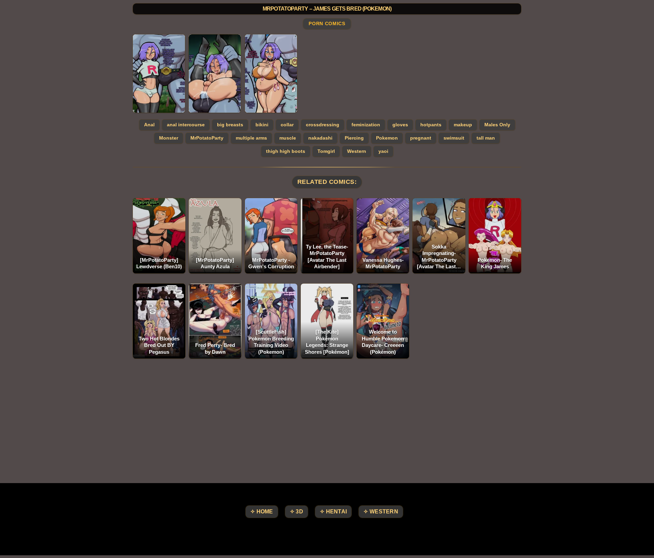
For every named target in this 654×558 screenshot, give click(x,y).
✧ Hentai (333, 511)
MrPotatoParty (206, 138)
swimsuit (453, 138)
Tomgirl (326, 151)
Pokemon (387, 138)
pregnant (420, 138)
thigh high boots (285, 151)
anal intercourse (186, 124)
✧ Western (380, 511)
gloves (400, 124)
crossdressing (322, 124)
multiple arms (251, 138)
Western (356, 151)
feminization (366, 124)
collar (287, 124)
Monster (168, 138)
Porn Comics (327, 23)
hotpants (430, 124)
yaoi (383, 151)
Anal (149, 124)
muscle (287, 138)
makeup (463, 124)
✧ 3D (296, 511)
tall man (486, 138)
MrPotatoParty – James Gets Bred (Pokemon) (327, 9)
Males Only (497, 124)
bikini (261, 124)
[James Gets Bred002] (215, 73)
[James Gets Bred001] (159, 73)
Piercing (354, 138)
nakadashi (320, 138)
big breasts (230, 124)
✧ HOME (261, 511)
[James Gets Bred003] (271, 73)
